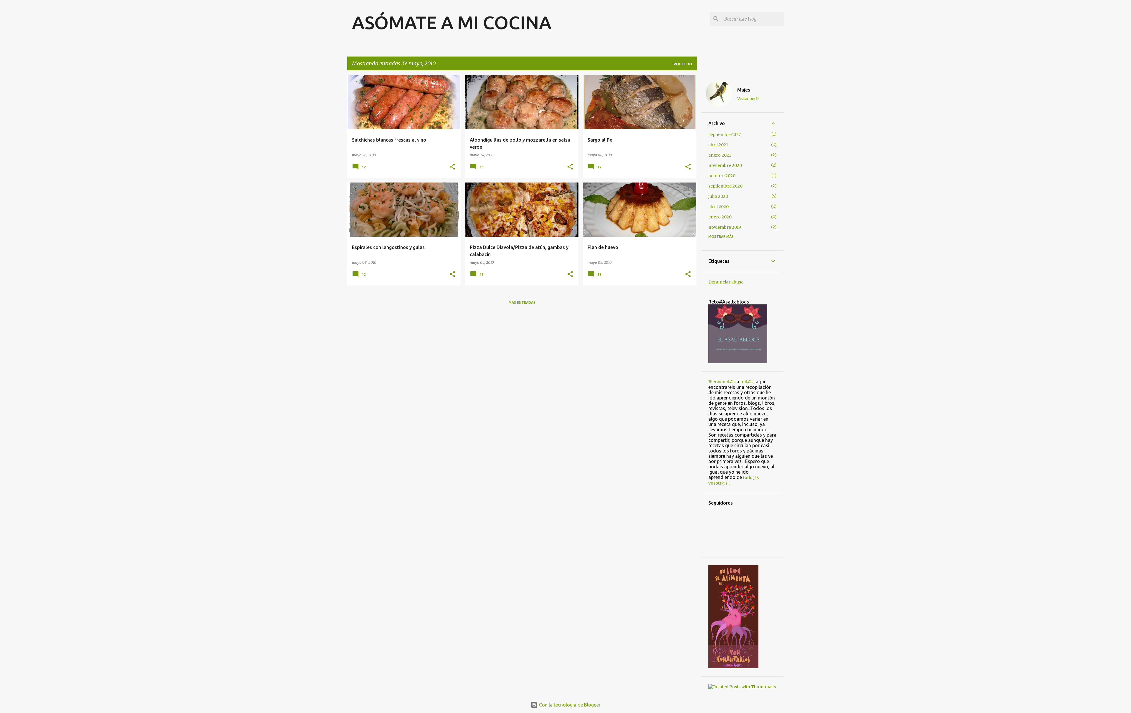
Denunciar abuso (726, 282)
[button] (452, 167)
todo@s (751, 477)
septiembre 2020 (725, 186)
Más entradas (522, 302)
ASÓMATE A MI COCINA (451, 22)
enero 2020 (720, 217)
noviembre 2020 (725, 165)
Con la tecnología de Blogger (569, 704)
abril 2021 (718, 144)
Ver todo (683, 64)
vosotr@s (717, 483)
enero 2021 (719, 155)
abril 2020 (718, 206)
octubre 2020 (721, 175)
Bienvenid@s (721, 381)
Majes (743, 89)
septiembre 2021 (725, 134)
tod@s (746, 381)
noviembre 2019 (724, 227)
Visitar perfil (748, 98)
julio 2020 (718, 196)
